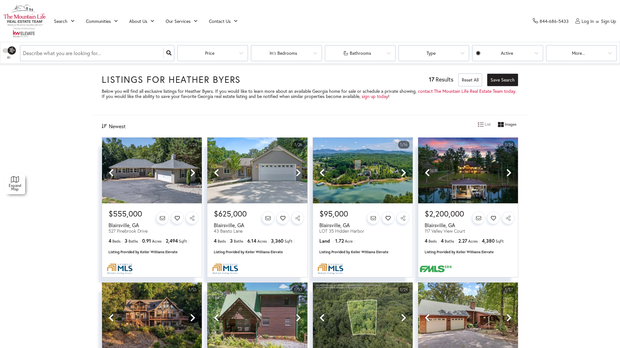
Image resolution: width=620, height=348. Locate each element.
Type (431, 53)
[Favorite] (177, 217)
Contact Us (220, 21)
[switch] (13, 50)
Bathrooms (360, 53)
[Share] (192, 217)
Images (510, 124)
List (487, 124)
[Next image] (193, 173)
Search (60, 21)
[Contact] (162, 217)
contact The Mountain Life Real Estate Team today (466, 91)
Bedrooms (287, 53)
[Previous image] (111, 173)
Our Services (178, 21)
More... (578, 53)
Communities (98, 21)
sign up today (375, 96)
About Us (138, 21)
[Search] (169, 53)
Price (209, 53)
